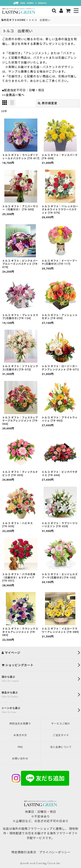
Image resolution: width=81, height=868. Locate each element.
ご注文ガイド (61, 735)
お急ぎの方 (20, 735)
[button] (76, 11)
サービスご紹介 (60, 723)
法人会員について (61, 747)
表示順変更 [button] (49, 103)
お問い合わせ (20, 758)
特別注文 (20, 723)
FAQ (20, 747)
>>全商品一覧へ (13, 95)
